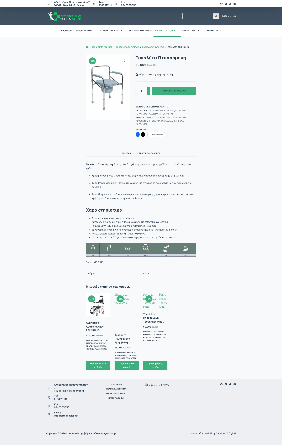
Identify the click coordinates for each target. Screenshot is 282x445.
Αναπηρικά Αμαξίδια (139, 31)
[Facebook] (221, 4)
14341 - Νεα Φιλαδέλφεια (69, 5)
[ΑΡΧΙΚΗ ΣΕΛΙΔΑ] (87, 47)
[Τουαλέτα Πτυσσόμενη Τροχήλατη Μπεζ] (155, 301)
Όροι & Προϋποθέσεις (116, 393)
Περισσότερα (212, 31)
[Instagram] (226, 4)
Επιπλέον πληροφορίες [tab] (148, 153)
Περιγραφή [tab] (127, 153)
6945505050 (128, 5)
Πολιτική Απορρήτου (116, 389)
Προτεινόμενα (150, 340)
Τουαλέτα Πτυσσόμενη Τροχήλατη (122, 339)
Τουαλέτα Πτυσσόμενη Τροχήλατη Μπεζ (153, 318)
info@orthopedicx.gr (66, 415)
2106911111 (105, 5)
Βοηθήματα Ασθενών (165, 31)
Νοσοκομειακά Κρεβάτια (110, 31)
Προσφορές (66, 31)
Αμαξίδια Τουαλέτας (96, 343)
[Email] (235, 4)
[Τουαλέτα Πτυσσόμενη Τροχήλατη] (127, 311)
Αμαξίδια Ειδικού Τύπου (97, 340)
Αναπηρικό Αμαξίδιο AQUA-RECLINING (96, 326)
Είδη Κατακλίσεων (190, 31)
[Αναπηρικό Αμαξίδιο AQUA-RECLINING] (98, 305)
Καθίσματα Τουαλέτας (161, 114)
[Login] (235, 16)
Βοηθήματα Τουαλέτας (160, 121)
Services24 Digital (226, 433)
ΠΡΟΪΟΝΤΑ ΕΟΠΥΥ (116, 398)
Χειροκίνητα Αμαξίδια (96, 349)
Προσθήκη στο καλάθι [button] (98, 365)
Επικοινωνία (116, 384)
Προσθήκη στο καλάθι (174, 90)
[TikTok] (230, 4)
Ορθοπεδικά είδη (84, 31)
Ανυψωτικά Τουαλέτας (159, 117)
